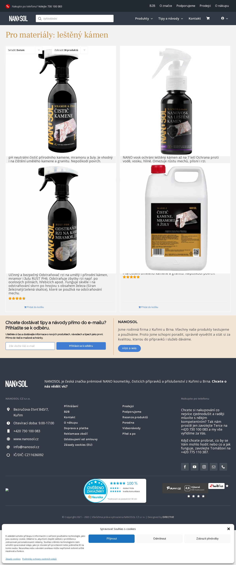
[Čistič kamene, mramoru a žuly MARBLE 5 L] (175, 218)
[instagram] (204, 467)
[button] (228, 529)
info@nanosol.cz (26, 447)
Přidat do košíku (35, 307)
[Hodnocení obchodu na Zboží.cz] (216, 488)
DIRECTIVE (168, 517)
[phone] (223, 467)
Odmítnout (159, 538)
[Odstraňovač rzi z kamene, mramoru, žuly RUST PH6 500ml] (61, 218)
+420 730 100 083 (26, 431)
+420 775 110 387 (194, 452)
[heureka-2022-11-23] (115, 480)
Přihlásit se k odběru (81, 345)
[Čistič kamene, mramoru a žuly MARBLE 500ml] (61, 101)
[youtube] (194, 467)
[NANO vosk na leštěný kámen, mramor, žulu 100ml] (175, 101)
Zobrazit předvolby (207, 538)
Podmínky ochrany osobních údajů (39, 558)
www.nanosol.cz (26, 439)
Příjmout (112, 538)
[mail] (214, 467)
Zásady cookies (13, 558)
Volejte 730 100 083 (50, 6)
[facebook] (185, 467)
